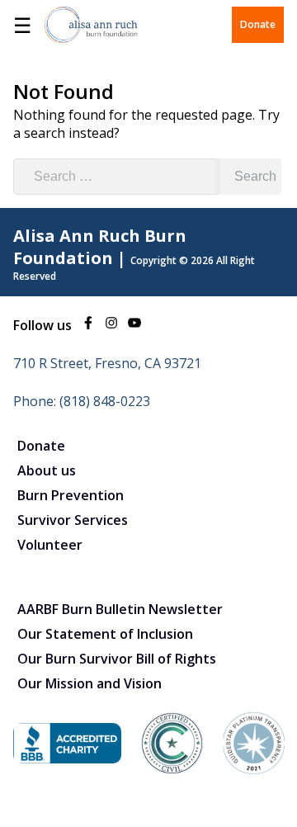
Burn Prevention (70, 495)
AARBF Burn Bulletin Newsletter (120, 609)
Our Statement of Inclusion (105, 634)
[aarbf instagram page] (111, 325)
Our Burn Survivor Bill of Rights (116, 659)
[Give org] (67, 758)
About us (46, 470)
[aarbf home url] (91, 25)
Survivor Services (72, 520)
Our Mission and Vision (89, 683)
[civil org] (172, 769)
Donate (258, 24)
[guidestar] (254, 769)
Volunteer (49, 545)
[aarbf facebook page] (88, 325)
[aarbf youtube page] (134, 325)
